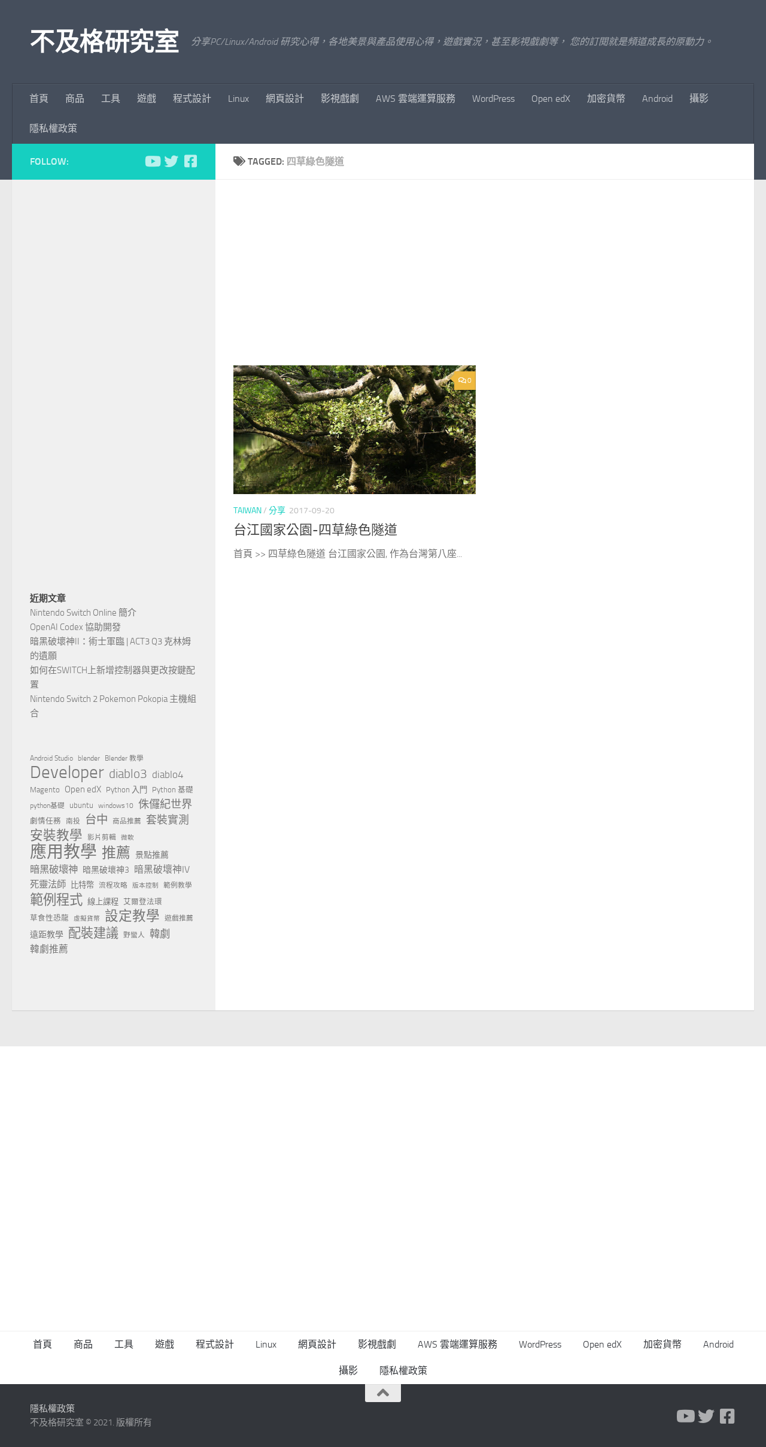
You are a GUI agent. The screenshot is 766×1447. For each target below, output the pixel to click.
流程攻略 (113, 885)
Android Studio (51, 758)
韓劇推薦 (49, 949)
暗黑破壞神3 (106, 870)
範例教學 (177, 885)
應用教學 (63, 852)
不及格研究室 (104, 42)
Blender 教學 (124, 758)
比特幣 (82, 884)
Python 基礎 (172, 789)
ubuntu (81, 805)
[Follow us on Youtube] (152, 161)
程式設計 (192, 98)
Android (657, 98)
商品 (74, 98)
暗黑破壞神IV (162, 869)
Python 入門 (126, 789)
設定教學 (132, 916)
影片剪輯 (101, 837)
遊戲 (146, 98)
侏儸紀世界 (165, 804)
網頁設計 (285, 98)
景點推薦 (152, 855)
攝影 (699, 98)
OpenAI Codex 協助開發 (75, 627)
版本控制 (145, 885)
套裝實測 (167, 820)
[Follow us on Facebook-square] (190, 161)
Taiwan (247, 510)
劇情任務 (45, 820)
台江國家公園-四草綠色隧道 (315, 530)
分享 (277, 510)
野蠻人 (134, 935)
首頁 (38, 98)
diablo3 (128, 774)
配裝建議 (93, 933)
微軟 (127, 837)
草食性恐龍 (49, 917)
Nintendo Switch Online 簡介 (83, 612)
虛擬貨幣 (87, 918)
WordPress (493, 98)
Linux (238, 98)
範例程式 (56, 900)
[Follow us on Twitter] (171, 161)
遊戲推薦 (179, 918)
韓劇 (160, 934)
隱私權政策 (53, 128)
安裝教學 (56, 835)
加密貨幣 (606, 98)
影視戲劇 (340, 98)
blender (89, 758)
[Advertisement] (493, 281)
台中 (96, 820)
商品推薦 (127, 821)
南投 (73, 821)
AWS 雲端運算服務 (415, 98)
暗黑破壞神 (54, 869)
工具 (110, 98)
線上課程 (102, 901)
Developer (67, 772)
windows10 (115, 805)
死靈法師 (48, 884)
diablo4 (168, 774)
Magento (45, 789)
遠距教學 (46, 935)
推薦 (116, 853)
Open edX (550, 98)
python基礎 (47, 805)
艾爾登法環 (142, 901)
